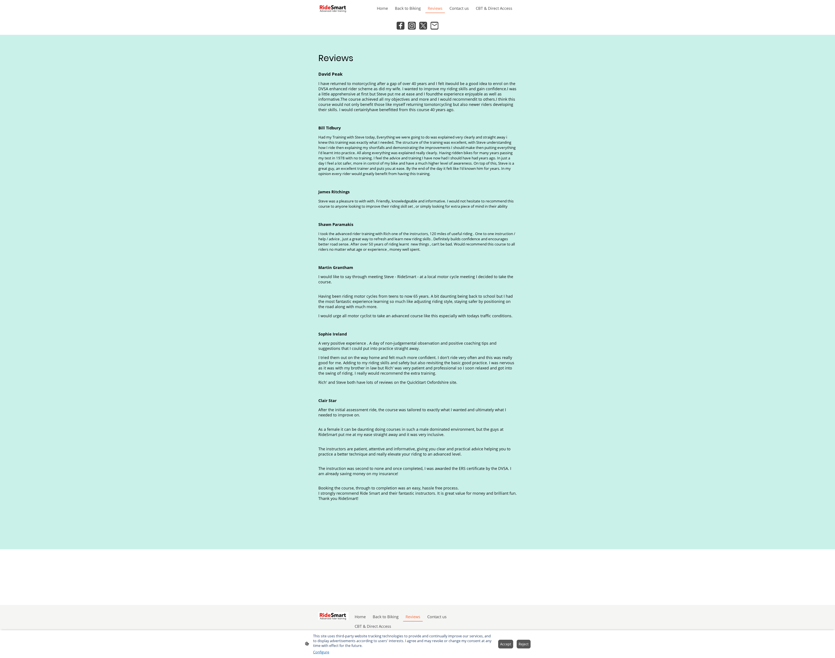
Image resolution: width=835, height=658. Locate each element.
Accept (505, 644)
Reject (524, 644)
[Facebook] (400, 26)
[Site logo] (333, 8)
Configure (321, 652)
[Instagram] (412, 26)
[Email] (434, 26)
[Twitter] (423, 26)
